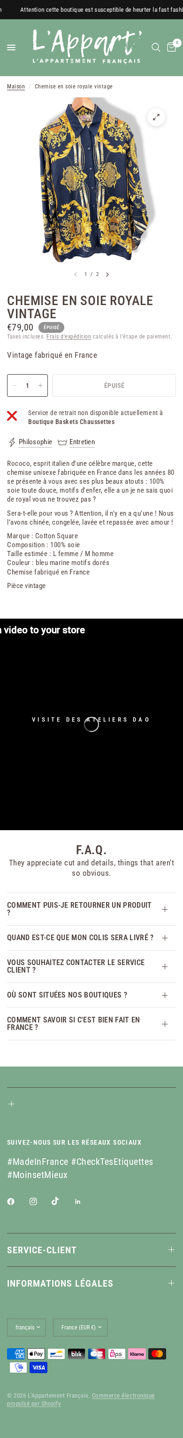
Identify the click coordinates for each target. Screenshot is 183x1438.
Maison (16, 86)
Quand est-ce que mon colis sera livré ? (80, 937)
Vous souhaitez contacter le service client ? (76, 966)
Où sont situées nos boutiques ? (67, 994)
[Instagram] (40, 1201)
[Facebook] (17, 1201)
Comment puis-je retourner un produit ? (79, 909)
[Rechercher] (156, 47)
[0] (170, 47)
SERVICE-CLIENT (42, 1250)
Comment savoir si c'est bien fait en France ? (73, 1023)
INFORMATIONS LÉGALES (60, 1283)
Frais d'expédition (68, 336)
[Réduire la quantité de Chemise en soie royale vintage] (15, 385)
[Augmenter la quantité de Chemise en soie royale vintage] (40, 385)
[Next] (107, 275)
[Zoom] (156, 117)
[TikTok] (62, 1201)
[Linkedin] (84, 1201)
